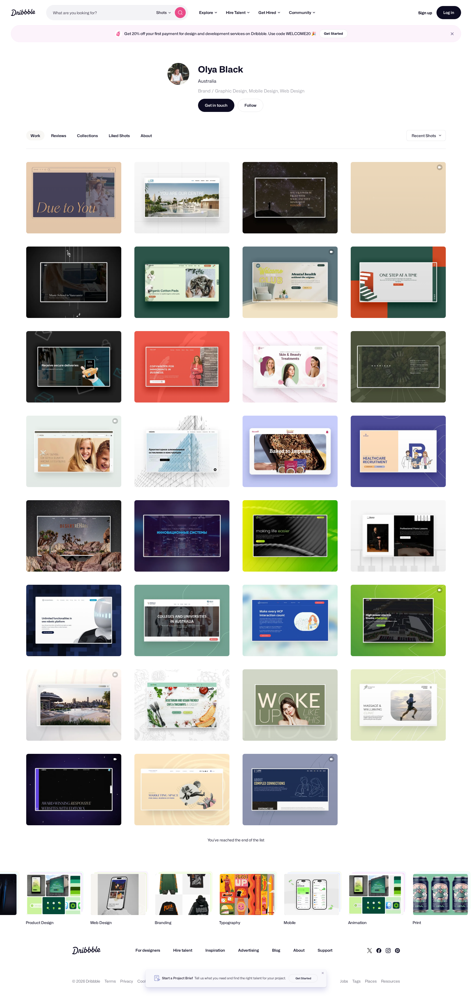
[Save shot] (100, 223)
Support (325, 950)
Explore (206, 12)
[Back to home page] (23, 12)
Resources (390, 981)
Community (300, 12)
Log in (448, 12)
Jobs (344, 981)
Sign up (425, 12)
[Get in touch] (89, 223)
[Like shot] (111, 223)
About (299, 950)
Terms (110, 981)
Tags (356, 981)
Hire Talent (236, 12)
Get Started (333, 33)
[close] (452, 34)
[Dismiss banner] (323, 973)
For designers (147, 950)
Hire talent (182, 950)
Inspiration (215, 950)
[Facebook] (378, 950)
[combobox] (99, 12)
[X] (369, 950)
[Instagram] (388, 950)
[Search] (180, 12)
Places (371, 981)
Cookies (144, 981)
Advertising (248, 950)
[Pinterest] (397, 950)
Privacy (126, 981)
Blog (276, 950)
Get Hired (267, 12)
